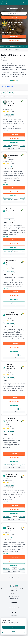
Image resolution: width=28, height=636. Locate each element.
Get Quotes (14, 17)
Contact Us (14, 609)
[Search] (23, 2)
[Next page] (18, 577)
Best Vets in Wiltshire (14, 596)
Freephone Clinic (17, 41)
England (5, 49)
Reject (13, 631)
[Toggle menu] (26, 2)
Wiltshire (10, 49)
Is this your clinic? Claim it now (14, 148)
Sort (4, 92)
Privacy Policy (14, 615)
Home (14, 605)
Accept (13, 627)
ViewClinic (14, 80)
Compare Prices (14, 598)
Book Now (15, 36)
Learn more (17, 623)
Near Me (11, 92)
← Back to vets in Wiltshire (7, 86)
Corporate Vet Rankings (14, 607)
